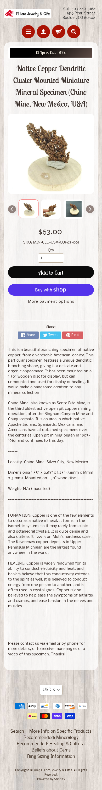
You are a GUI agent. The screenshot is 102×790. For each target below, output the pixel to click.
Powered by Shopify (51, 779)
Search (17, 731)
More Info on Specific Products (60, 731)
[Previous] (12, 209)
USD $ (49, 689)
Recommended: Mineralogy (51, 737)
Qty (51, 250)
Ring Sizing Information (51, 756)
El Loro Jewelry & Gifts (56, 770)
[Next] (90, 209)
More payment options (51, 302)
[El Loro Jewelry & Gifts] (27, 13)
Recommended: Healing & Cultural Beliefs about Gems (51, 747)
